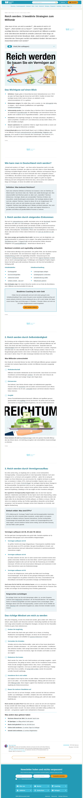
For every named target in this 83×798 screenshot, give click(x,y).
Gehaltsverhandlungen (14, 107)
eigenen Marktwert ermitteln (47, 258)
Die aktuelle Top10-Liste (23, 718)
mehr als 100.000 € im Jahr (46, 232)
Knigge (68, 6)
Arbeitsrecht (41, 6)
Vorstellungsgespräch (20, 6)
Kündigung (47, 6)
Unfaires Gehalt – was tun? (16, 280)
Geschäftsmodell (22, 112)
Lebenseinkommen (18, 221)
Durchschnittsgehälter (14, 274)
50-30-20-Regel (25, 483)
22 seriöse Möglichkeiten (22, 730)
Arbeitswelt (28, 6)
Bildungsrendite (15, 683)
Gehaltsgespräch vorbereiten (42, 274)
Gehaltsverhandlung (17, 258)
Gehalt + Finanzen (11, 12)
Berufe (33, 6)
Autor (12, 748)
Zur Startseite (41, 757)
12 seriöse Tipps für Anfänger (23, 727)
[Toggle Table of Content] (31, 46)
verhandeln (29, 389)
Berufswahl (47, 221)
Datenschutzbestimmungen (27, 778)
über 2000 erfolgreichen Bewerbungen (17, 749)
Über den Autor (12, 745)
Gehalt (36, 6)
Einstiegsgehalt (12, 271)
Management (53, 6)
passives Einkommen (36, 637)
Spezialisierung (9, 241)
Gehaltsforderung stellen (41, 277)
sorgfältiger (22, 400)
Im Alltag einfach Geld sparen (20, 721)
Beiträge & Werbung (63, 796)
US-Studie (11, 284)
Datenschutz (54, 796)
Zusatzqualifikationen (20, 243)
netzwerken (22, 386)
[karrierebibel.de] (9, 2)
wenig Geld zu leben (33, 669)
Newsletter (74, 2)
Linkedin (23, 751)
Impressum (47, 796)
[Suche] (56, 2)
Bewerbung (13, 6)
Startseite (6, 12)
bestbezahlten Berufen (26, 227)
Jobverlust (13, 605)
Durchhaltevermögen (26, 438)
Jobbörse (62, 2)
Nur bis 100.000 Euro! (21, 724)
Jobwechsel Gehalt (13, 277)
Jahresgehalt (49, 103)
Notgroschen (19, 599)
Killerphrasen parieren (40, 280)
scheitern (30, 375)
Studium (64, 6)
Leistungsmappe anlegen (41, 271)
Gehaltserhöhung (10, 255)
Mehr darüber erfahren (30, 307)
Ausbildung (59, 6)
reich (11, 96)
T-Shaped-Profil (22, 241)
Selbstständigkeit (10, 347)
